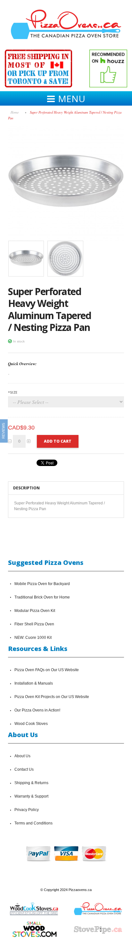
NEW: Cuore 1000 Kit (33, 637)
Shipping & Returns (31, 783)
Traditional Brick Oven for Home (42, 597)
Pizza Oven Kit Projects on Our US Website (51, 697)
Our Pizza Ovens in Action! (37, 710)
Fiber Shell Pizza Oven (34, 624)
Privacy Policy (26, 809)
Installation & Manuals (33, 683)
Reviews (3, 430)
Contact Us (24, 769)
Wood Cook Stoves (31, 723)
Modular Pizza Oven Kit (34, 610)
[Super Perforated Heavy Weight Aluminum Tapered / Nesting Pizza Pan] (66, 127)
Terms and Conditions (33, 823)
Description (26, 488)
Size (12, 392)
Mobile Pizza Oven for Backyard (42, 584)
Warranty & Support (31, 796)
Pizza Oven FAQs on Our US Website (46, 670)
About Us (22, 756)
